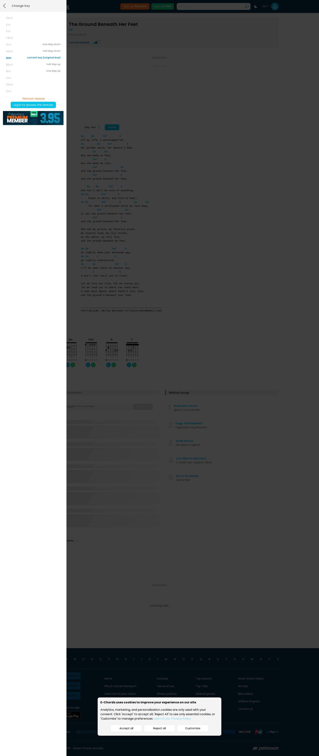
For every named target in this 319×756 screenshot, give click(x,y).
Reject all (159, 728)
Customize (192, 728)
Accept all (126, 728)
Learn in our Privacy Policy (172, 718)
